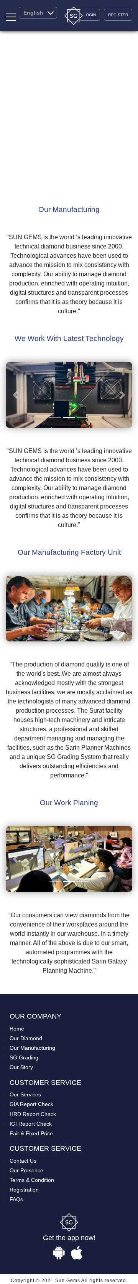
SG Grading (24, 1057)
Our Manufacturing (32, 1048)
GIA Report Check (31, 1104)
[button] (15, 395)
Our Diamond (26, 1038)
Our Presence (26, 1170)
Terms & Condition (32, 1180)
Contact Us (23, 1161)
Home (17, 1029)
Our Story (21, 1067)
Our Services (25, 1094)
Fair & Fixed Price (31, 1133)
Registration (24, 1190)
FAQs (16, 1199)
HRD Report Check (33, 1114)
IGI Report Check (31, 1124)
